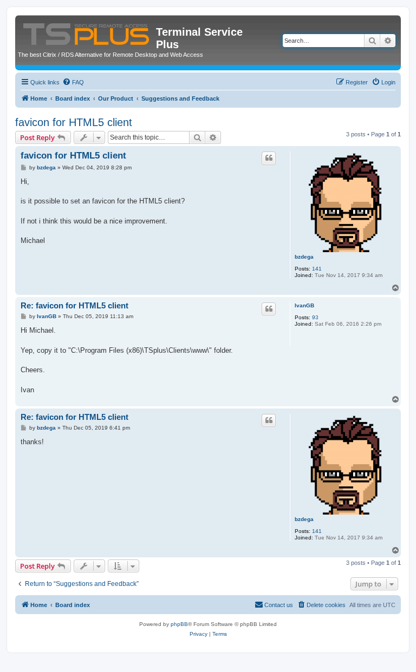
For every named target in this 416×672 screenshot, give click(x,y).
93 (315, 317)
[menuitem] (73, 82)
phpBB (179, 624)
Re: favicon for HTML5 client (74, 305)
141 (317, 269)
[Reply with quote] (269, 157)
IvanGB (304, 305)
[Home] (87, 32)
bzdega (304, 257)
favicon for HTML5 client (73, 122)
